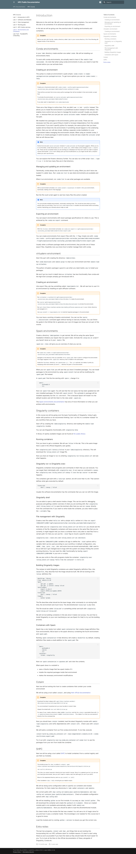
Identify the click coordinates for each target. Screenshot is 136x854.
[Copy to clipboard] (98, 383)
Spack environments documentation (51, 402)
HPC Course (31, 6)
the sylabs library (79, 434)
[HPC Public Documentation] (14, 2)
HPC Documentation (19, 6)
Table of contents (109, 14)
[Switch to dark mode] (100, 2)
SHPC (63, 753)
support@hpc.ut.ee (49, 850)
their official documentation (80, 693)
